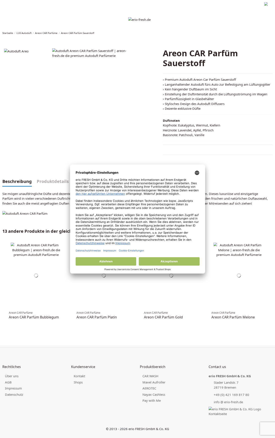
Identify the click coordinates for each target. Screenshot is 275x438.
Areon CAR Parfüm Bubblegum (34, 317)
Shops (78, 382)
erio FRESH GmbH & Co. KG (148, 429)
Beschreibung (17, 181)
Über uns (11, 376)
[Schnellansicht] (65, 252)
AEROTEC (149, 388)
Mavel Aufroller (153, 382)
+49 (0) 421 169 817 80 (231, 394)
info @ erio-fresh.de (228, 402)
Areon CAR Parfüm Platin (96, 317)
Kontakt (79, 376)
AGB (8, 382)
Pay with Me (151, 400)
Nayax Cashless (153, 394)
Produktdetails (53, 181)
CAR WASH (150, 376)
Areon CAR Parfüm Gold (163, 317)
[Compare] (65, 247)
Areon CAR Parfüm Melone (233, 317)
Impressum (9, 4)
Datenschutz (28, 4)
